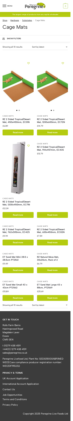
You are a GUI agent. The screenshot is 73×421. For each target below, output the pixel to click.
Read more (18, 132)
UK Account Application (16, 378)
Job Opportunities (12, 394)
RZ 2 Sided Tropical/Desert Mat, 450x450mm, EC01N (16, 120)
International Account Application (21, 383)
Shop (5, 20)
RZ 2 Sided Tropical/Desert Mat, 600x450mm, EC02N (51, 231)
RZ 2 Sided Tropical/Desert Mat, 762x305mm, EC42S (16, 231)
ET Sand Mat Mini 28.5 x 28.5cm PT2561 (15, 258)
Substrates (27, 20)
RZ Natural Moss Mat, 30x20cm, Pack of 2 (48, 258)
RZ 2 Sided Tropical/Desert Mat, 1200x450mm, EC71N (16, 203)
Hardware (14, 20)
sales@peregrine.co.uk (15, 352)
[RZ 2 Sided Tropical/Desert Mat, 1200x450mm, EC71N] (18, 168)
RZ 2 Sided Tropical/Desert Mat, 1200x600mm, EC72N (51, 120)
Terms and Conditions (15, 399)
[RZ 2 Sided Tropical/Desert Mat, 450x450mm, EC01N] (18, 85)
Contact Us (9, 389)
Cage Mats (8, 116)
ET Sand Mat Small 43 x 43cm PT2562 (15, 286)
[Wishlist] (28, 63)
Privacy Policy (10, 404)
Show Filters (14, 38)
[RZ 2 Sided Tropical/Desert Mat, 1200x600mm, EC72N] (52, 85)
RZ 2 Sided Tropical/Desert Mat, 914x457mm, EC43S (51, 148)
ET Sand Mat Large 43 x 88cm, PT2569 (49, 286)
